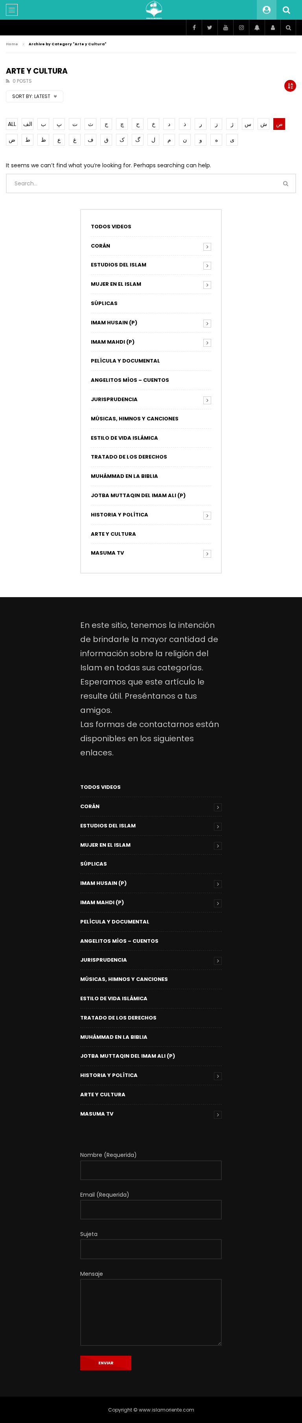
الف (27, 124)
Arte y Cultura (113, 534)
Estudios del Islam (118, 264)
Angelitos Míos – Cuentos (130, 380)
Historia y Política (119, 514)
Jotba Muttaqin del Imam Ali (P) (138, 495)
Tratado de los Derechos (129, 457)
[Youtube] (225, 27)
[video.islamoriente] (154, 10)
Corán (100, 246)
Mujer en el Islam (116, 284)
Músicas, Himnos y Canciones (135, 418)
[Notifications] (257, 27)
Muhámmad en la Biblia (124, 476)
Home (12, 44)
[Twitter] (209, 27)
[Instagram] (241, 27)
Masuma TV (107, 553)
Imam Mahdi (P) (112, 342)
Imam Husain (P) (114, 322)
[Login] (272, 27)
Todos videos (111, 226)
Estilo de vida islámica (124, 438)
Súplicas (104, 303)
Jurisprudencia (114, 399)
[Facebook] (194, 27)
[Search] (286, 10)
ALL (12, 124)
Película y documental (125, 361)
